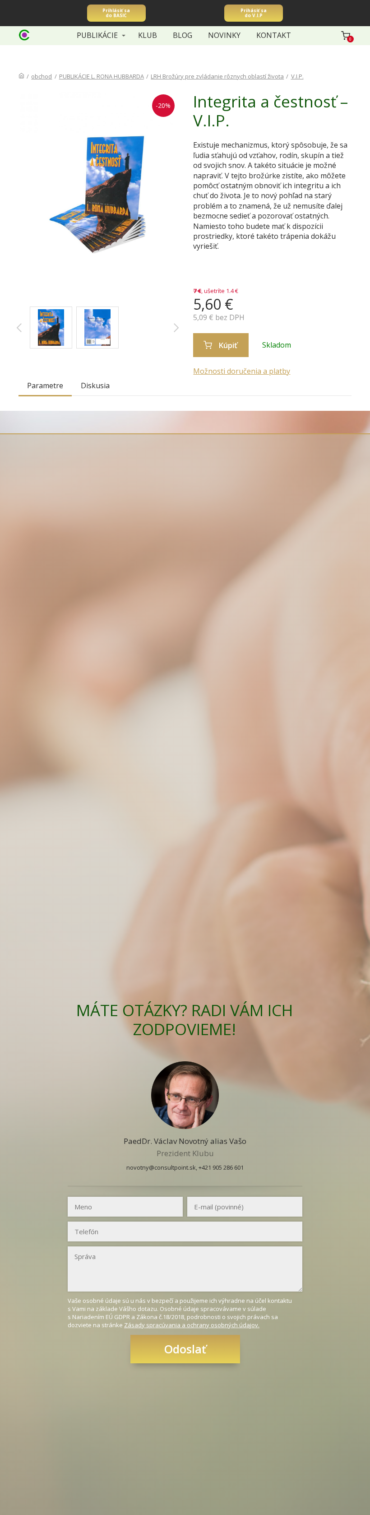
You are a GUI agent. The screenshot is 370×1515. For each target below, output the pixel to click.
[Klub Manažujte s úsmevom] (24, 35)
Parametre (45, 385)
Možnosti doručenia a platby (241, 371)
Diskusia (95, 385)
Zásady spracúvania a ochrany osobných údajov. (191, 1325)
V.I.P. (297, 76)
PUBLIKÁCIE (97, 35)
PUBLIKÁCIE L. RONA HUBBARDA (101, 76)
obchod (41, 76)
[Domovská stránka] (21, 76)
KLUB (147, 35)
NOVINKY (224, 35)
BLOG (182, 35)
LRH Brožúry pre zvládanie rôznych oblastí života (217, 76)
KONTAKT (273, 35)
